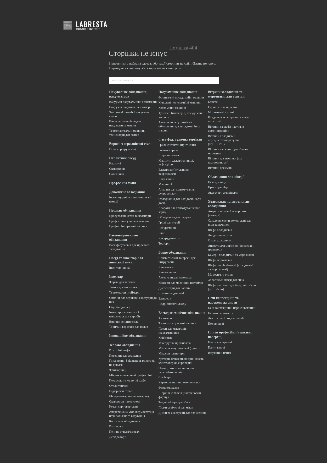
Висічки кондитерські (124, 321)
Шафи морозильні (220, 260)
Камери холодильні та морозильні (231, 254)
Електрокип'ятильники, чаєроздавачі (173, 171)
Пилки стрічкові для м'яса (175, 407)
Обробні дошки (119, 307)
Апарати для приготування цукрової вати (176, 191)
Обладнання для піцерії (226, 177)
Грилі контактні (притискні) (177, 145)
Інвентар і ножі (119, 267)
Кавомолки (165, 267)
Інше (161, 233)
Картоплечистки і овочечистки (179, 382)
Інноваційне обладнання (128, 336)
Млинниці (165, 184)
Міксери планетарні (172, 353)
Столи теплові (118, 385)
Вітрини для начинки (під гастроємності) (225, 160)
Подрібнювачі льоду (172, 303)
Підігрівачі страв (120, 391)
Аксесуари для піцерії (223, 192)
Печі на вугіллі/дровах (124, 431)
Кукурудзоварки (169, 238)
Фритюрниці (117, 370)
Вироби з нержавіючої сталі (130, 144)
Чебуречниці (167, 227)
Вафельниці (166, 179)
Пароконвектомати (220, 313)
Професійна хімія (122, 183)
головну (135, 68)
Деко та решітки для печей (226, 318)
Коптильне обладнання (124, 421)
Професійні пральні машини (128, 226)
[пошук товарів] (215, 80)
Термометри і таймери (124, 292)
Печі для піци (217, 182)
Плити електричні (220, 342)
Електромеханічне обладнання (181, 313)
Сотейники (116, 174)
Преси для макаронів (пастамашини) (172, 330)
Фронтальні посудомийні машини (181, 97)
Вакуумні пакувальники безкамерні (133, 101)
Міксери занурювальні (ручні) (178, 348)
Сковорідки (117, 168)
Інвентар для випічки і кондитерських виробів (125, 314)
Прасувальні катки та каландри (130, 216)
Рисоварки (116, 426)
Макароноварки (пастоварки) (129, 396)
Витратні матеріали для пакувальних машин (125, 123)
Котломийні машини (172, 107)
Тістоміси (165, 318)
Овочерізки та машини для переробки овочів (176, 370)
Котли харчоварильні (123, 406)
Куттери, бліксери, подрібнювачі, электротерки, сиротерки (181, 361)
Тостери (163, 243)
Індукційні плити (219, 352)
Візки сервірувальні (122, 149)
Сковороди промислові (124, 401)
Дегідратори (117, 437)
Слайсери (164, 377)
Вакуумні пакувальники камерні (130, 107)
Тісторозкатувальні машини (177, 323)
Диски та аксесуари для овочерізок (182, 412)
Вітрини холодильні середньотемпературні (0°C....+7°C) (223, 140)
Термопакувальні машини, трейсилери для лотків (127, 132)
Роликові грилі (168, 150)
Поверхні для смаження (125, 355)
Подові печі (216, 323)
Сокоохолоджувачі (171, 293)
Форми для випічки (122, 282)
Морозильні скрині (221, 112)
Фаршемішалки (168, 387)
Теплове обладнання (124, 345)
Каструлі (115, 163)
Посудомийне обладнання (177, 92)
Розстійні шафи (119, 350)
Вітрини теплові (169, 155)
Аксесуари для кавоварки (175, 277)
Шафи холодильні (220, 230)
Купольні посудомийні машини (179, 102)
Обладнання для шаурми (174, 217)
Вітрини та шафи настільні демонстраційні (226, 128)
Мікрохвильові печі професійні (130, 375)
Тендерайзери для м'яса (174, 402)
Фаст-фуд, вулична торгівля (180, 139)
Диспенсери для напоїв (174, 288)
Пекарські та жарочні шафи (127, 380)
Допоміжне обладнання (127, 192)
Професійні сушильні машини (129, 221)
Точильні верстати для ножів (128, 326)
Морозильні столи (220, 274)
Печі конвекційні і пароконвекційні (231, 308)
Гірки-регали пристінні (223, 107)
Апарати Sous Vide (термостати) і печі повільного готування (131, 414)
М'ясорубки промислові (174, 343)
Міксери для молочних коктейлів (180, 282)
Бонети (213, 101)
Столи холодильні (220, 240)
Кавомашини (167, 272)
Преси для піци (218, 187)
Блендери (164, 298)
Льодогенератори (220, 235)
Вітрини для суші (220, 167)
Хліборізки (165, 337)
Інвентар (116, 276)
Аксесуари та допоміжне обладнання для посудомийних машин (179, 126)
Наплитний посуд (122, 158)
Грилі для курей (169, 222)
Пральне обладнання (125, 210)
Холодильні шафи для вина (226, 280)
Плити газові (216, 347)
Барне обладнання (172, 252)
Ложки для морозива (123, 287)
